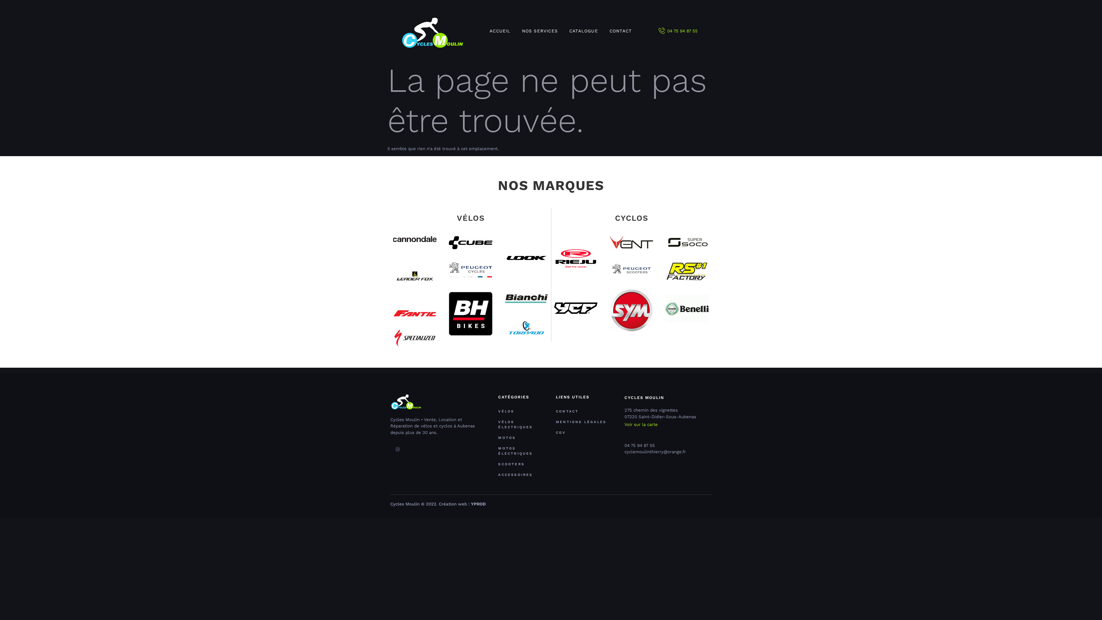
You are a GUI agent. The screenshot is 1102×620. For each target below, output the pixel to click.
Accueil (500, 31)
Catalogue (583, 31)
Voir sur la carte (641, 425)
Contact (621, 31)
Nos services (540, 31)
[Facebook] (389, 449)
